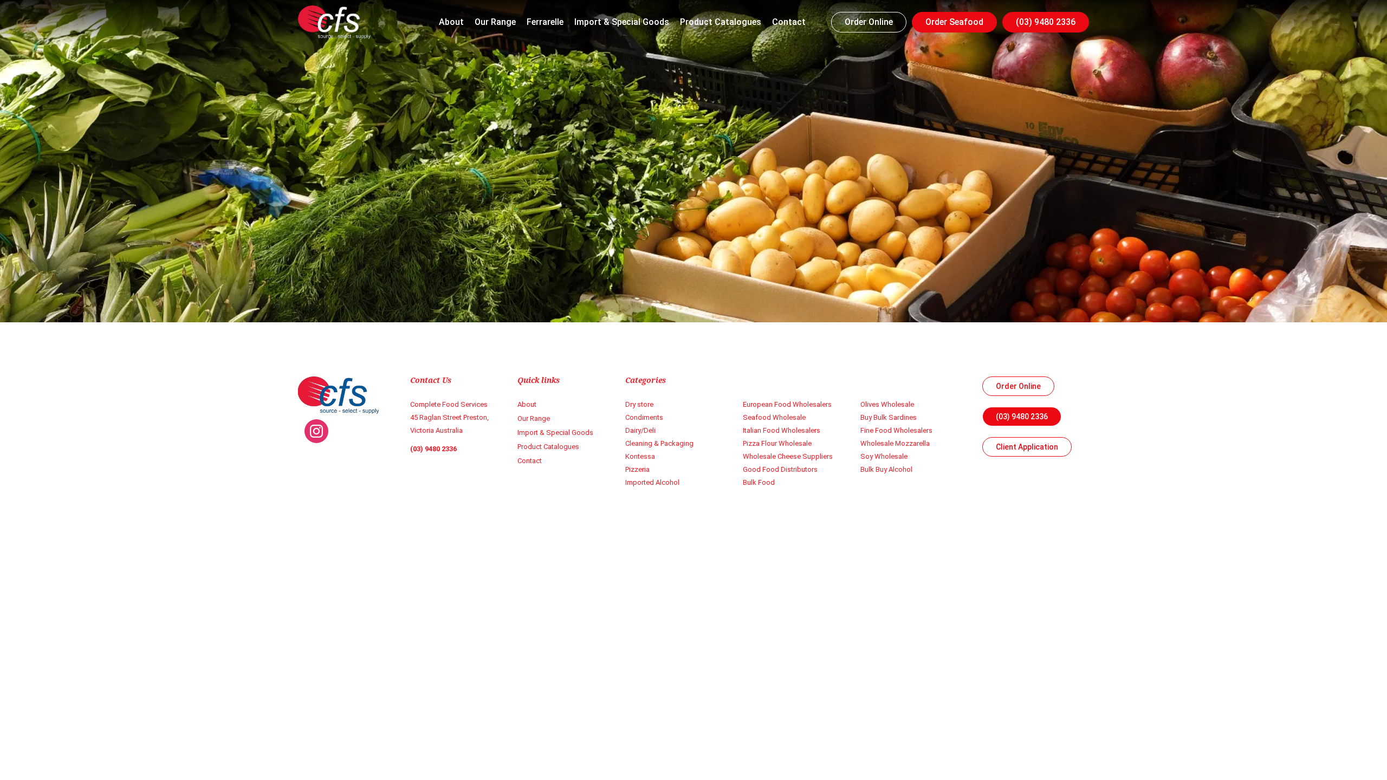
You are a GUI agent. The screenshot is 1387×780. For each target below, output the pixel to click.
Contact (789, 22)
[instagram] (316, 431)
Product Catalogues (720, 22)
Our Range (495, 22)
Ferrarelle (545, 22)
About (451, 22)
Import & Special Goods (621, 22)
